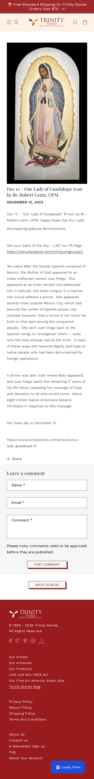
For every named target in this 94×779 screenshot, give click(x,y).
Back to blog (47, 585)
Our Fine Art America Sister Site (36, 680)
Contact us (18, 740)
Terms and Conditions (27, 719)
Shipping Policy (22, 713)
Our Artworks (20, 663)
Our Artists (18, 657)
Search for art (16, 22)
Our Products (20, 669)
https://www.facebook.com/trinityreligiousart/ (45, 252)
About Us (17, 734)
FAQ (12, 752)
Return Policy (20, 707)
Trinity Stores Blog (24, 686)
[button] (9, 22)
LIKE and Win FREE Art (28, 674)
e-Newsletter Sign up (27, 746)
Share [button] (17, 459)
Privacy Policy (20, 701)
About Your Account (26, 758)
